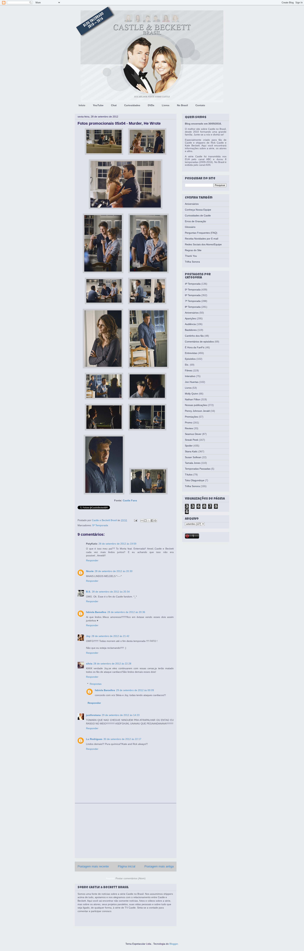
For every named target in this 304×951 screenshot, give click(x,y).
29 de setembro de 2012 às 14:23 (121, 715)
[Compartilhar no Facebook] (152, 520)
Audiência (190, 324)
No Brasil (182, 105)
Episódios (190, 358)
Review (189, 428)
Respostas (96, 684)
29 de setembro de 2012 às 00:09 (135, 690)
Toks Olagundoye (194, 480)
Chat (114, 105)
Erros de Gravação (195, 221)
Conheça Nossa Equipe (198, 209)
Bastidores (191, 330)
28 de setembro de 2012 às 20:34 (111, 591)
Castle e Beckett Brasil (105, 520)
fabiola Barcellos (96, 612)
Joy (88, 636)
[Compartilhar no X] (148, 520)
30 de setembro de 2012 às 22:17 (122, 739)
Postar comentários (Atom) (130, 878)
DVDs (151, 105)
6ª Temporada (193, 295)
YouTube (98, 105)
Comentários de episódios (199, 341)
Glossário (190, 227)
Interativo (190, 376)
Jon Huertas (191, 382)
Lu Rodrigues (94, 739)
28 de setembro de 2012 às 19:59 (117, 543)
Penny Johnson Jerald (197, 410)
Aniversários (192, 203)
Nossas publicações (196, 405)
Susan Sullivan (193, 457)
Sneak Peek (191, 439)
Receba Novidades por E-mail (201, 238)
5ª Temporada (100, 525)
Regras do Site (193, 250)
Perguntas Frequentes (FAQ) (201, 232)
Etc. (187, 364)
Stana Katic (191, 451)
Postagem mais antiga (159, 866)
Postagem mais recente (93, 866)
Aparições (190, 318)
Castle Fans (130, 500)
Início (82, 105)
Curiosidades (132, 105)
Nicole (90, 571)
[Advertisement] (126, 830)
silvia (89, 663)
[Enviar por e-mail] (142, 520)
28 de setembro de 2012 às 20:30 (113, 571)
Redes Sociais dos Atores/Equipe (203, 244)
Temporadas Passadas (197, 468)
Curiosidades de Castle (198, 215)
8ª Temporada (193, 306)
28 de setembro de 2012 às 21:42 (110, 636)
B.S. (88, 591)
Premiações (191, 416)
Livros (165, 105)
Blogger (173, 943)
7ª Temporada (193, 301)
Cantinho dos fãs (194, 335)
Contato (200, 105)
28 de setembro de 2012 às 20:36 (126, 612)
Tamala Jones (192, 462)
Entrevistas (191, 353)
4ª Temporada (193, 283)
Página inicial (126, 866)
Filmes (188, 370)
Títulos (188, 474)
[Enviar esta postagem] (135, 520)
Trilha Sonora (192, 261)
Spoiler (189, 445)
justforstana (93, 715)
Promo (188, 422)
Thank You (191, 255)
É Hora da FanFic (195, 347)
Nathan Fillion (192, 399)
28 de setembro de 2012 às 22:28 (112, 663)
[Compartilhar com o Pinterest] (155, 520)
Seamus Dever (193, 434)
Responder (92, 560)
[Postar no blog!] (145, 520)
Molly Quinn (191, 393)
